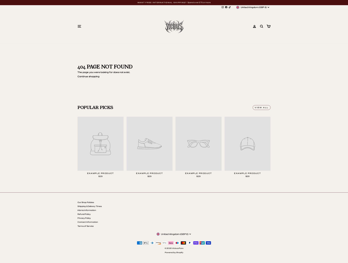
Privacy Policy (84, 218)
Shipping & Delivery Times (89, 206)
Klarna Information (86, 210)
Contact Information (87, 222)
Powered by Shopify (174, 252)
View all (261, 108)
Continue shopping (88, 76)
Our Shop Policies (85, 202)
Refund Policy (84, 214)
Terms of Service (85, 226)
